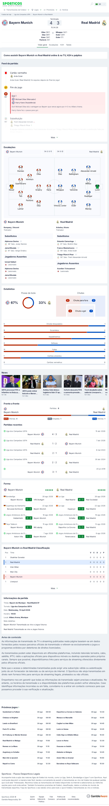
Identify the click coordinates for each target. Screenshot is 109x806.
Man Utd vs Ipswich (10, 758)
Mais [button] (53, 137)
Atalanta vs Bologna (64, 752)
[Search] (91, 4)
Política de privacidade (61, 798)
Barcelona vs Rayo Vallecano (68, 764)
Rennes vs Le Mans (10, 746)
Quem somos (32, 798)
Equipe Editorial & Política (41, 799)
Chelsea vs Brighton (10, 718)
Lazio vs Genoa (62, 729)
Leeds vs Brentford (10, 723)
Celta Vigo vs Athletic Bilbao (67, 735)
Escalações (53, 45)
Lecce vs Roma (62, 741)
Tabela (68, 45)
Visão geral (42, 45)
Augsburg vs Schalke (11, 752)
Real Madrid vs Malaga (11, 741)
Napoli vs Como (9, 764)
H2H (62, 45)
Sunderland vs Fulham (11, 712)
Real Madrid (99, 412)
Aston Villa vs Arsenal (65, 758)
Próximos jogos (10, 707)
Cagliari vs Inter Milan (65, 723)
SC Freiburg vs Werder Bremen (15, 735)
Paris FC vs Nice (9, 729)
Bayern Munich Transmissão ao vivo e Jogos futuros (25, 625)
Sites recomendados (73, 798)
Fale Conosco (51, 798)
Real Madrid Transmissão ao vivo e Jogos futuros (24, 629)
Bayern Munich (11, 412)
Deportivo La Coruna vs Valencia (69, 712)
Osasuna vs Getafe (64, 746)
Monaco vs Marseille (64, 718)
